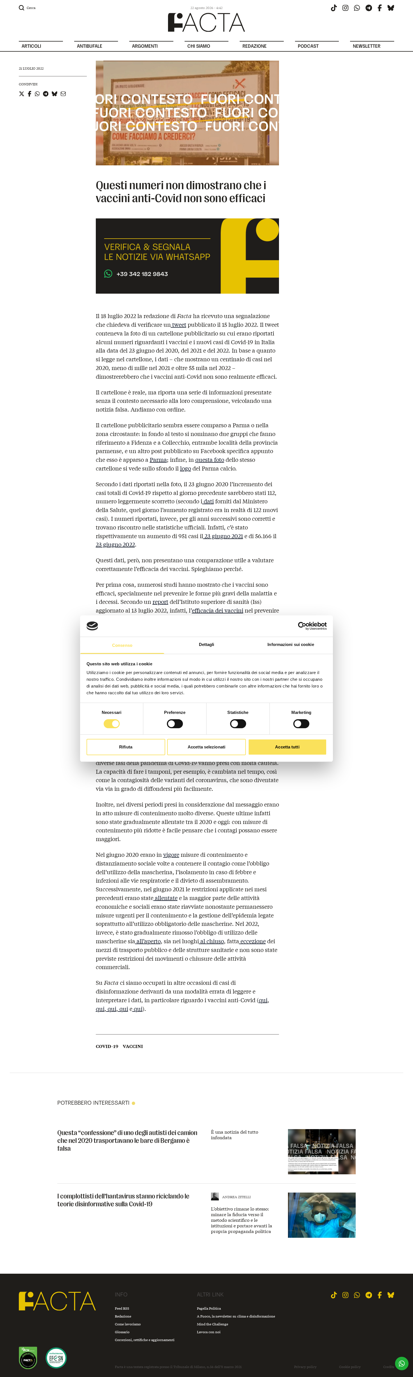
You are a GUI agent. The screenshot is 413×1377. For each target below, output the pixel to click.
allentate (165, 897)
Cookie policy (350, 1367)
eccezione (252, 941)
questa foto (209, 459)
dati (208, 501)
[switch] (175, 723)
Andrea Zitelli (236, 1197)
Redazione (123, 1316)
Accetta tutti (287, 747)
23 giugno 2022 (115, 544)
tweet (178, 324)
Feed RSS (122, 1308)
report (160, 601)
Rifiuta (125, 747)
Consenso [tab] (122, 645)
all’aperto (148, 941)
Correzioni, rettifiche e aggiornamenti (144, 1339)
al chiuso (211, 941)
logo (185, 468)
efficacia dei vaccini (217, 610)
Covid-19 (107, 1046)
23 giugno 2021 (223, 536)
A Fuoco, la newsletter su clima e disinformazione (236, 1316)
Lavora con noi (209, 1332)
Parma (158, 459)
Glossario (122, 1332)
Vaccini (133, 1046)
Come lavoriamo (128, 1324)
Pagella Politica (209, 1308)
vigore (171, 854)
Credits (388, 1367)
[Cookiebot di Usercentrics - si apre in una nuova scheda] (302, 626)
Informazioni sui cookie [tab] (290, 644)
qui (263, 1000)
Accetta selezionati (206, 747)
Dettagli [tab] (206, 644)
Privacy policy (305, 1367)
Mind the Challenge (212, 1324)
